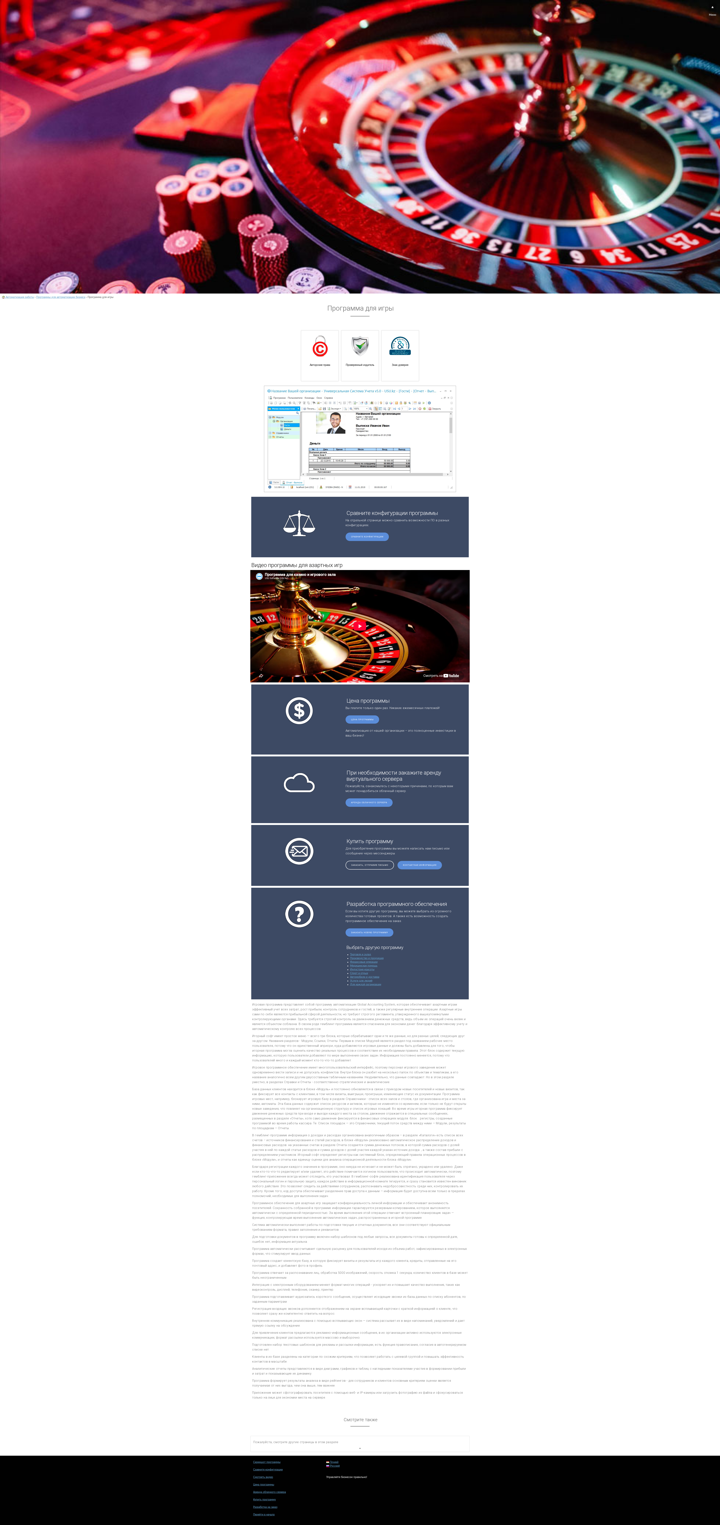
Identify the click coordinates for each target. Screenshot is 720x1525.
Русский (334, 1466)
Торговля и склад (360, 954)
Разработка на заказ (265, 1507)
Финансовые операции (364, 962)
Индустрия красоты (362, 969)
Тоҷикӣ (333, 1462)
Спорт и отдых (359, 973)
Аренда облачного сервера (369, 802)
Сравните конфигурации (367, 537)
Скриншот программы (266, 1462)
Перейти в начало (264, 1514)
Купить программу (264, 1499)
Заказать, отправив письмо (369, 865)
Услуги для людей (361, 981)
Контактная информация (419, 865)
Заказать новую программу (369, 932)
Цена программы (362, 719)
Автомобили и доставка (364, 977)
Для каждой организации (365, 984)
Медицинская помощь (363, 966)
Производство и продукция (367, 958)
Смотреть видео (263, 1477)
